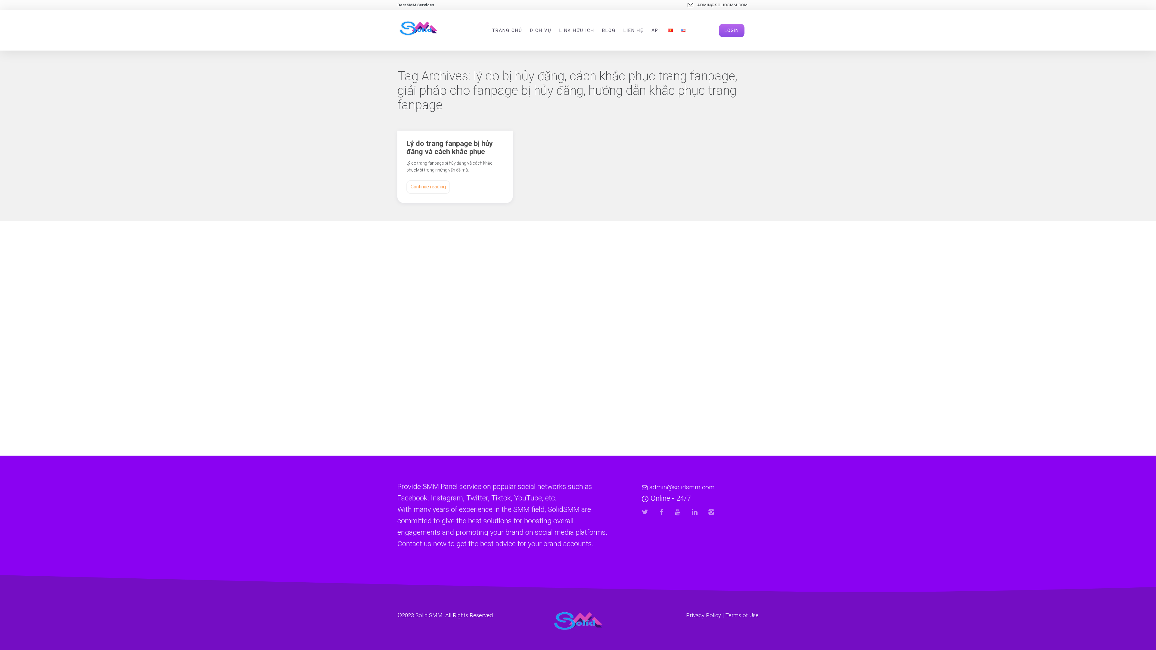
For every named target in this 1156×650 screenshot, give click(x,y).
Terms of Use (742, 615)
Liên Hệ (633, 30)
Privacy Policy (703, 615)
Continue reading (428, 187)
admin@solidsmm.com (722, 5)
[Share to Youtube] (678, 512)
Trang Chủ (507, 30)
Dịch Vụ (541, 30)
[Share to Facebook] (661, 512)
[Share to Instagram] (711, 512)
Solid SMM (429, 615)
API (655, 30)
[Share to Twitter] (645, 512)
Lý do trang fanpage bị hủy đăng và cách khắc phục (449, 148)
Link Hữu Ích (576, 30)
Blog (609, 30)
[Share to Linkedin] (694, 512)
